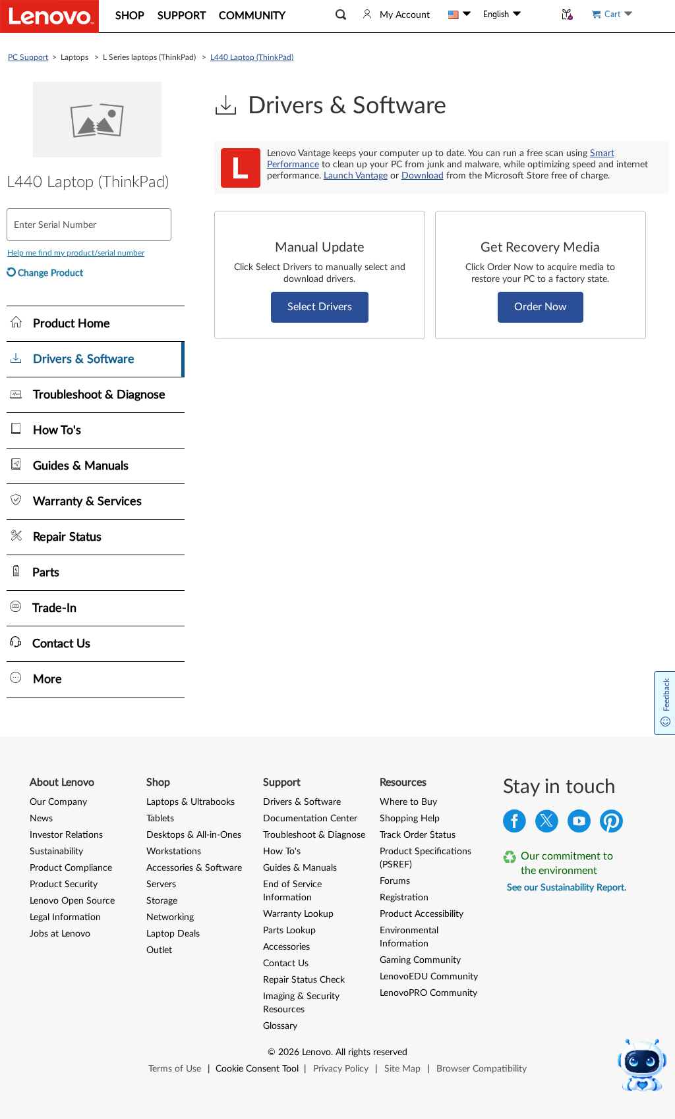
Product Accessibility (421, 914)
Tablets (160, 818)
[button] (341, 15)
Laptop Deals (173, 934)
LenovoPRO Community (428, 993)
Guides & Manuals (300, 868)
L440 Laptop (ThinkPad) (251, 57)
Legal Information (65, 917)
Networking (170, 917)
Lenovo (316, 1052)
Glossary (280, 1026)
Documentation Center (310, 818)
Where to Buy (408, 802)
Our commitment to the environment (567, 863)
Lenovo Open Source (72, 901)
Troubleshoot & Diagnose (314, 835)
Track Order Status (417, 835)
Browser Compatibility (481, 1069)
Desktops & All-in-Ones (193, 835)
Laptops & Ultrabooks (190, 802)
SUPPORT (182, 16)
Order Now (540, 307)
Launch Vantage (356, 175)
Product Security (64, 884)
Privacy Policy (340, 1069)
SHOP (129, 16)
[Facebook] (514, 824)
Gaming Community (420, 960)
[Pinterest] (611, 824)
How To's (282, 851)
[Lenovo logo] (49, 16)
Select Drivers (319, 307)
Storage (161, 901)
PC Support (28, 57)
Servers (161, 884)
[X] (546, 824)
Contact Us (285, 963)
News (41, 818)
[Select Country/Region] (459, 14)
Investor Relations (66, 835)
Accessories (286, 947)
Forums (395, 881)
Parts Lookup (289, 930)
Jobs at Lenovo (60, 934)
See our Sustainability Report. (566, 887)
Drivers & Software (302, 802)
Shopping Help (410, 818)
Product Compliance (71, 868)
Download (422, 175)
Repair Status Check (304, 980)
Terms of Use (174, 1069)
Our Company (58, 802)
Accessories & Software (194, 868)
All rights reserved (371, 1052)
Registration (404, 897)
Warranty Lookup (298, 914)
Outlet (159, 950)
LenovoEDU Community (429, 976)
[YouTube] (579, 824)
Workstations (173, 851)
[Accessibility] (537, 14)
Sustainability (56, 851)
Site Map (402, 1069)
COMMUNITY (252, 16)
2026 (288, 1052)
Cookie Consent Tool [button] (257, 1069)
